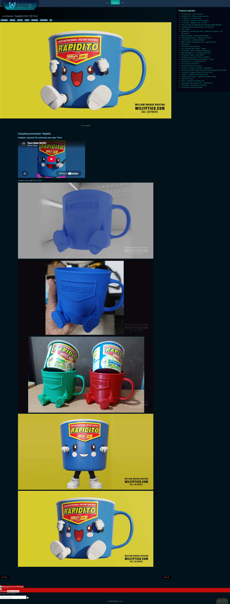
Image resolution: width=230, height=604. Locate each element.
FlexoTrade (185, 44)
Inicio (107, 3)
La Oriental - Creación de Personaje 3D (195, 20)
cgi (51, 20)
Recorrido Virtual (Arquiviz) (190, 46)
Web (122, 3)
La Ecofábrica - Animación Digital (193, 40)
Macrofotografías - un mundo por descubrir (196, 53)
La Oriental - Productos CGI (191, 18)
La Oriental (43, 20)
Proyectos (115, 3)
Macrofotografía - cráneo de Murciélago (195, 35)
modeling (35, 20)
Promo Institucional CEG (190, 63)
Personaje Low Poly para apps (192, 87)
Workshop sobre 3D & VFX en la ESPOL (195, 57)
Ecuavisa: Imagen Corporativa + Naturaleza (196, 68)
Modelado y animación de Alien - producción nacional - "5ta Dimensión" (202, 32)
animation (4, 20)
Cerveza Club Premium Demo (191, 66)
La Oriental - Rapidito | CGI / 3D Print (194, 22)
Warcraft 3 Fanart (187, 78)
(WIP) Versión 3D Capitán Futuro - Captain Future (198, 42)
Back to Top (222, 601)
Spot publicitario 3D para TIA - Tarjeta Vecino (197, 83)
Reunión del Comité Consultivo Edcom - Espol (197, 59)
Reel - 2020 (185, 29)
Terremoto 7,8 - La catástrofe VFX (193, 61)
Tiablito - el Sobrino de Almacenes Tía (194, 74)
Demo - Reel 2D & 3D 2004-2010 (192, 81)
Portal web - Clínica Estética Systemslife (195, 50)
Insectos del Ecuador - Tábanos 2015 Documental (198, 76)
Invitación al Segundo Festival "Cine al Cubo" (197, 72)
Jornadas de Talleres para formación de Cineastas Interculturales (204, 70)
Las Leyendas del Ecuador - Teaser (193, 48)
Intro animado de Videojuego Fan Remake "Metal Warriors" (201, 25)
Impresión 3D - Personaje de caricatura (195, 16)
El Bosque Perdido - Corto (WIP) (192, 55)
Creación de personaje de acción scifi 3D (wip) (197, 27)
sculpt (27, 20)
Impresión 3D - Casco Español (192, 14)
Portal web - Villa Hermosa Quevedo (194, 85)
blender (12, 20)
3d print (19, 20)
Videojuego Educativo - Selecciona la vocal (196, 38)
